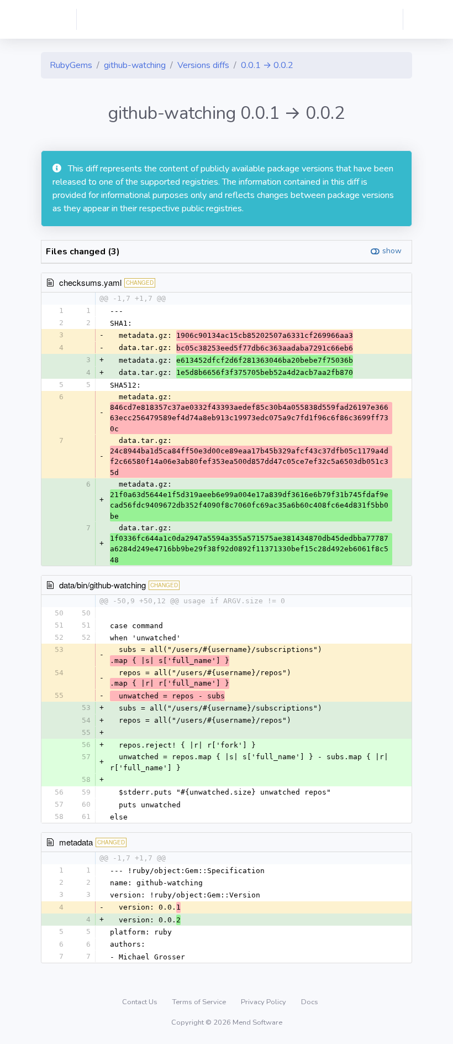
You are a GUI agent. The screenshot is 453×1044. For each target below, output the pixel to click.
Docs (309, 1002)
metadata (76, 842)
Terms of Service (200, 1002)
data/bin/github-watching (102, 585)
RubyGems (71, 65)
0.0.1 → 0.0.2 (267, 65)
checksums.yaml (90, 282)
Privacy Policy (264, 1002)
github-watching (135, 65)
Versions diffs (203, 65)
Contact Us (140, 1002)
